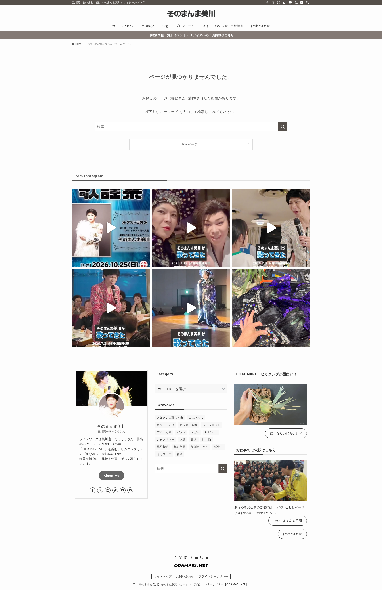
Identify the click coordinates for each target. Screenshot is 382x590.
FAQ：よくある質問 (287, 521)
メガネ (195, 432)
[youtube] (290, 2)
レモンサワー (165, 439)
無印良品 (180, 447)
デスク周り (164, 432)
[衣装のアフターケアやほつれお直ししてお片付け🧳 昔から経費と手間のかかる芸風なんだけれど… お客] (271, 308)
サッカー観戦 (188, 425)
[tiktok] (284, 2)
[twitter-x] (273, 2)
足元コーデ (164, 454)
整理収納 (162, 447)
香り (180, 454)
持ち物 (206, 439)
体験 (182, 439)
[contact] (302, 2)
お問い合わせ (292, 534)
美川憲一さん (199, 447)
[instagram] (279, 2)
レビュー (211, 432)
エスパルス (196, 418)
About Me (111, 476)
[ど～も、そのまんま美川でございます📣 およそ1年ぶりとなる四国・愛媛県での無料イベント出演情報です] (111, 228)
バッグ (181, 432)
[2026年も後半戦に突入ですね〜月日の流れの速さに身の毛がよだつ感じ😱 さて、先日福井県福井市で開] (191, 308)
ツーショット (211, 425)
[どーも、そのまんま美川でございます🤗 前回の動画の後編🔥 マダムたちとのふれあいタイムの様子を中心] (271, 228)
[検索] (307, 2)
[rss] (296, 2)
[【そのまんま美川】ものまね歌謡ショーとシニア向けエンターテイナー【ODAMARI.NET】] (191, 13)
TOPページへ (191, 144)
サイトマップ (163, 576)
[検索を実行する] (282, 126)
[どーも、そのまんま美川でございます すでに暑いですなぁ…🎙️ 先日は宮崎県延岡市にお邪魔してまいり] (191, 228)
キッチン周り (165, 425)
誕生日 (218, 447)
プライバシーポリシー (213, 576)
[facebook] (267, 2)
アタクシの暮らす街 (170, 418)
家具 (194, 439)
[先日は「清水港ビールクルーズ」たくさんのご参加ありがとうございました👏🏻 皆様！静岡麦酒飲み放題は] (111, 308)
